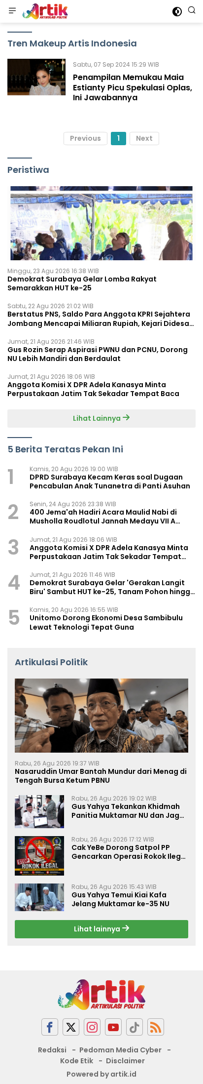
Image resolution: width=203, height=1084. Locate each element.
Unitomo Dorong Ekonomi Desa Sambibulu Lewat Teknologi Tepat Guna (106, 622)
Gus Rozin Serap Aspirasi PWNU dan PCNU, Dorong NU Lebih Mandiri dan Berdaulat (97, 354)
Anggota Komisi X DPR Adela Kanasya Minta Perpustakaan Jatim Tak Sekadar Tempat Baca (93, 389)
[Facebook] (49, 1027)
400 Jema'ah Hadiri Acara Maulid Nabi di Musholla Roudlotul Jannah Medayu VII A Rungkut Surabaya (103, 516)
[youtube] (113, 1027)
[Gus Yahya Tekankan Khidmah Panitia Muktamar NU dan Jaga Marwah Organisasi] (39, 811)
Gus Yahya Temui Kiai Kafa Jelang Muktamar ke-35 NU (120, 899)
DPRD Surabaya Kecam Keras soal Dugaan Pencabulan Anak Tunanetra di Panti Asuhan (110, 481)
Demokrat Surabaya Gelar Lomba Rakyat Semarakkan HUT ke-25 (82, 283)
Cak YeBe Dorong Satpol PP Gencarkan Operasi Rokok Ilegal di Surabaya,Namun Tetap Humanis (129, 852)
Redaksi (52, 1050)
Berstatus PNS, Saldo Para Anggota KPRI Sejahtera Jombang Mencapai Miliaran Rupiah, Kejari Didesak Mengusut (100, 318)
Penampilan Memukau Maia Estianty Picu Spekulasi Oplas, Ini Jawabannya (132, 88)
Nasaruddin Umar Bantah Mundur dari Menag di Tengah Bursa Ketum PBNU (101, 776)
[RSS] (155, 1027)
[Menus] (12, 11)
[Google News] (134, 1027)
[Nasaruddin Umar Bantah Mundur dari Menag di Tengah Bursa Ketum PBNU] (101, 716)
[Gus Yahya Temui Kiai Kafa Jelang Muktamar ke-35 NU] (39, 897)
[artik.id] (44, 11)
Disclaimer (125, 1061)
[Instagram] (92, 1027)
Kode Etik (76, 1061)
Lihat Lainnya (97, 418)
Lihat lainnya (98, 929)
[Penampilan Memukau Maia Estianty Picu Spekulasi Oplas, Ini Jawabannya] (36, 83)
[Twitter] (71, 1027)
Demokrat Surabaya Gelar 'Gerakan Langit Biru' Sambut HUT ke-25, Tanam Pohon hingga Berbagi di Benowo (112, 587)
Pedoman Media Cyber (120, 1050)
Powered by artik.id (101, 1074)
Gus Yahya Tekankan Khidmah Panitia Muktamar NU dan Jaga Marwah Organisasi (127, 811)
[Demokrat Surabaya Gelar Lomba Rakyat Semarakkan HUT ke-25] (101, 223)
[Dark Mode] (177, 11)
